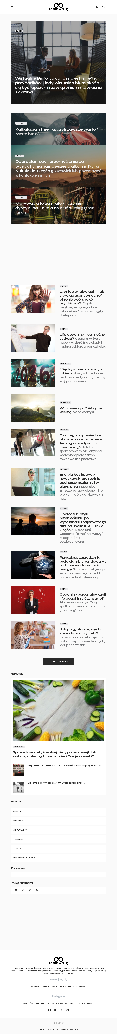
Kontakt (45, 986)
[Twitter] (30, 890)
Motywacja (21, 123)
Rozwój (19, 156)
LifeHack (64, 430)
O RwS (35, 986)
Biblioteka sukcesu (82, 1003)
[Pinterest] (36, 890)
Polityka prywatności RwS (69, 986)
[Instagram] (23, 890)
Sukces (19, 31)
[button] (12, 7)
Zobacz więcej (58, 661)
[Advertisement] (58, 251)
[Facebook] (16, 890)
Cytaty (64, 1003)
